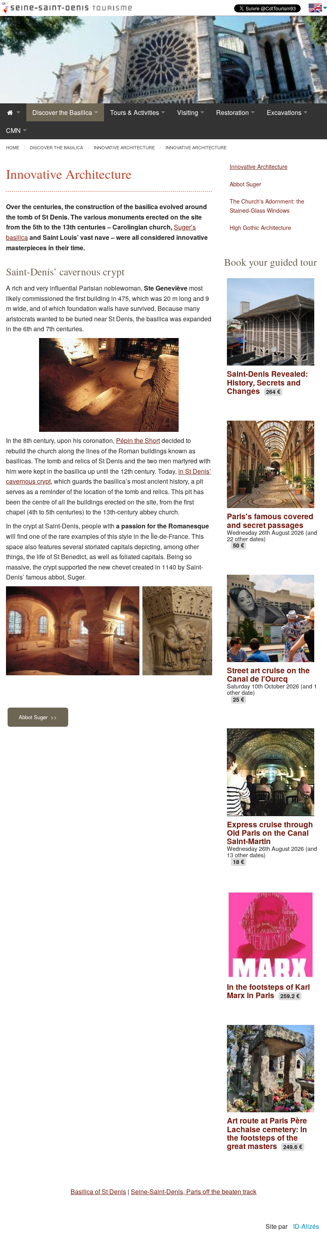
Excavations (284, 112)
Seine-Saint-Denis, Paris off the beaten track (193, 1191)
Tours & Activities (134, 112)
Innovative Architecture (259, 166)
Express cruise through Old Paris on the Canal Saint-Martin (270, 832)
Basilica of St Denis (98, 1191)
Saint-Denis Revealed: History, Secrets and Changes (267, 382)
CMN (13, 130)
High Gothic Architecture (260, 227)
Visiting (187, 112)
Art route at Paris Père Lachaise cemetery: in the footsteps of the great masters (267, 1133)
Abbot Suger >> (38, 717)
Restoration (232, 112)
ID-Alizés (306, 1226)
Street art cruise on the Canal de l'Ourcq (268, 674)
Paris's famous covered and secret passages (270, 520)
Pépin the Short (138, 440)
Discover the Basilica (62, 112)
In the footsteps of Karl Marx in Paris (268, 991)
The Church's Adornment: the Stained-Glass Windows (267, 205)
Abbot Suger (245, 184)
